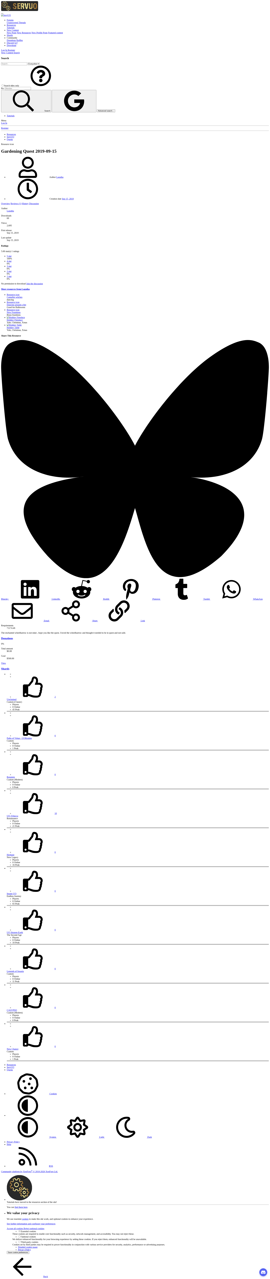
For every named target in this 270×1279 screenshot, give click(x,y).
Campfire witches (14, 297)
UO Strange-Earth (15, 932)
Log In (4, 123)
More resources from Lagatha (15, 289)
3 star (9, 266)
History (25, 203)
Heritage (10, 855)
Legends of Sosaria (15, 971)
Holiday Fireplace (15, 320)
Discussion (34, 203)
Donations (11, 40)
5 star (9, 256)
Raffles (19, 40)
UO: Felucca (12, 816)
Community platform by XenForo (29, 1171)
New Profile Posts (40, 33)
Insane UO (11, 893)
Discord (12, 43)
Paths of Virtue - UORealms (19, 738)
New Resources (24, 33)
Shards (10, 35)
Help (9, 1144)
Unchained (11, 699)
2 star (9, 271)
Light (102, 1137)
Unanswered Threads (16, 22)
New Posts (11, 33)
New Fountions (14, 312)
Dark (149, 1137)
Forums (10, 20)
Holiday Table (13, 327)
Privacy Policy (13, 1142)
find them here (21, 1207)
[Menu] (2, 13)
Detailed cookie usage (28, 1247)
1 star (9, 276)
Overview (5, 203)
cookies (25, 1219)
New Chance (12, 1049)
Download (11, 45)
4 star (9, 261)
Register (4, 128)
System (53, 1137)
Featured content (55, 33)
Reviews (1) (16, 203)
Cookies (53, 1094)
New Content (13, 30)
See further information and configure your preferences (31, 1224)
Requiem (11, 777)
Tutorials (10, 27)
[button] (12, 38)
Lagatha (59, 177)
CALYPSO (12, 1010)
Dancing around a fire (16, 305)
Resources (11, 25)
